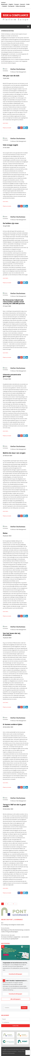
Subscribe (15, 1025)
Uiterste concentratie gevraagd (12, 375)
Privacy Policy (21, 1051)
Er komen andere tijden (12, 724)
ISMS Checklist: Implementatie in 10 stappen (17, 980)
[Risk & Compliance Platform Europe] (15, 17)
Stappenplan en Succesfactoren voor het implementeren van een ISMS (15, 962)
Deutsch (22, 4)
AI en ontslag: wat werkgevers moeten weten (12, 924)
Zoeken (24, 1007)
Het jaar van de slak (11, 76)
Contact (3, 2)
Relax (5, 533)
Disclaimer (14, 1051)
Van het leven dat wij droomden (11, 634)
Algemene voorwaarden (8, 1053)
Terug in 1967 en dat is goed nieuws (14, 805)
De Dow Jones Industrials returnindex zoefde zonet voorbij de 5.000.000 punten (14, 302)
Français (16, 4)
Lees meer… (6, 123)
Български (11, 6)
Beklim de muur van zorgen (14, 453)
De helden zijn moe (11, 223)
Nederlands (4, 4)
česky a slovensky (20, 6)
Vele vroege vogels (10, 145)
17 (13, 904)
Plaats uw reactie (7, 127)
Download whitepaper (15, 974)
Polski (27, 4)
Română (4, 6)
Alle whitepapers (15, 999)
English (11, 4)
